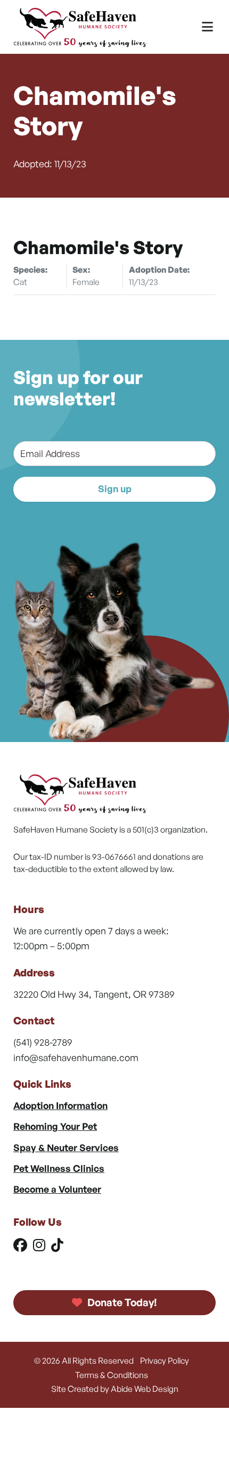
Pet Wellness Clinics (58, 1168)
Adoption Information (60, 1105)
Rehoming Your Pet (55, 1126)
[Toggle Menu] (207, 27)
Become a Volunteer (57, 1189)
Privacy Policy (164, 1360)
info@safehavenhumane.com (75, 1057)
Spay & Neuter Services (66, 1147)
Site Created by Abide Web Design (114, 1388)
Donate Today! (121, 1302)
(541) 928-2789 (42, 1042)
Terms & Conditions (111, 1375)
